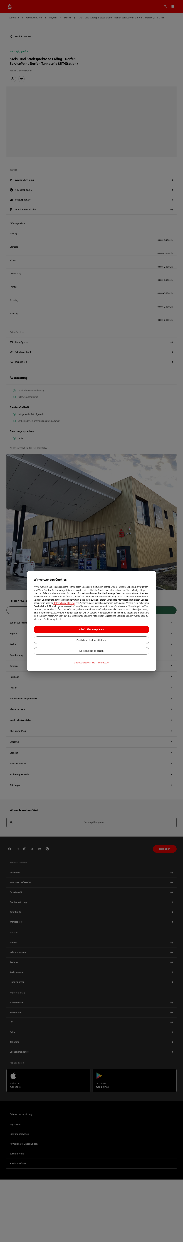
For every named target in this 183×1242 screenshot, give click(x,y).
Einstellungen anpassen (91, 651)
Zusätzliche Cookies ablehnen (91, 640)
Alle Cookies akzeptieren (91, 629)
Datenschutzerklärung (64, 603)
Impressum (103, 662)
